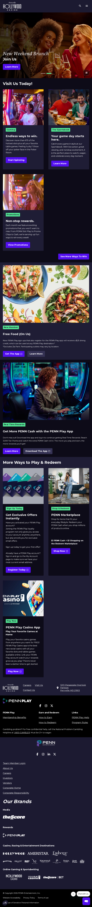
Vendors (7, 783)
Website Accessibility (11, 898)
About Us (8, 768)
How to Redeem (47, 722)
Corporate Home (12, 788)
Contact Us (29, 690)
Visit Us (39, 685)
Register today (18, 570)
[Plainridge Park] (57, 861)
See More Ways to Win (73, 256)
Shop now (62, 552)
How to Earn (45, 717)
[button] (43, 73)
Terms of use (43, 898)
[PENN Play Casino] (34, 877)
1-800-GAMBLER (22, 733)
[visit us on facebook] (40, 706)
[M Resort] (34, 861)
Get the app (14, 354)
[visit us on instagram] (46, 706)
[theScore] (14, 817)
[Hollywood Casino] (14, 878)
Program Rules (80, 722)
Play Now (16, 672)
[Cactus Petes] (27, 861)
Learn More (60, 163)
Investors (8, 778)
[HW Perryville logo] (12, 6)
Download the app (37, 452)
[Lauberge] (59, 854)
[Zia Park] (74, 861)
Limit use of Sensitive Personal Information (21, 903)
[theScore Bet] (53, 878)
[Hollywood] (14, 854)
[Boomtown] (18, 861)
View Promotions (18, 245)
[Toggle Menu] (86, 6)
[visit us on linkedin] (48, 755)
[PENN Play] (14, 836)
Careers (27, 685)
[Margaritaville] (45, 861)
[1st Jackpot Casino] (82, 861)
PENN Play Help (80, 717)
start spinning (16, 160)
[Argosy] (7, 861)
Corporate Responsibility (16, 793)
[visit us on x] (51, 706)
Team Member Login (14, 763)
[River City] (66, 861)
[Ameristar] (38, 854)
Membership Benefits (14, 717)
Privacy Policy (29, 898)
